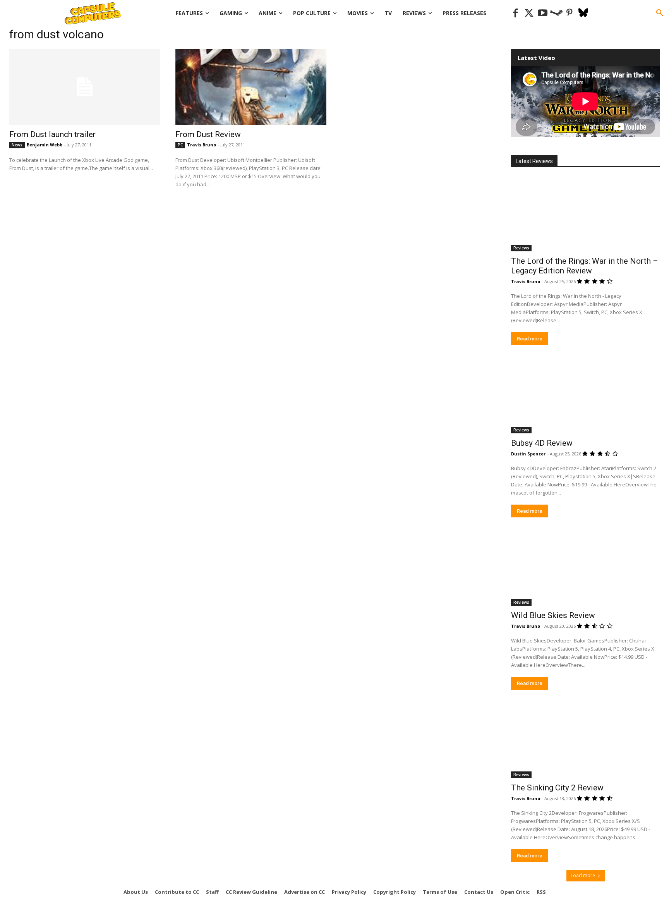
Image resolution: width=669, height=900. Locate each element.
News (17, 145)
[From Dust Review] (250, 87)
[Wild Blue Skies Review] (585, 568)
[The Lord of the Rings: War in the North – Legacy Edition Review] (585, 214)
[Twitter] (529, 13)
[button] (659, 13)
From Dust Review (208, 134)
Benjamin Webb (44, 145)
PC (180, 145)
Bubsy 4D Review (542, 443)
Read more (529, 339)
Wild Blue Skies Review (553, 615)
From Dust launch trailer (52, 134)
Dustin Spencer (528, 454)
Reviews (521, 248)
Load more (583, 875)
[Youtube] (542, 13)
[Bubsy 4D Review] (585, 396)
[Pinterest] (570, 13)
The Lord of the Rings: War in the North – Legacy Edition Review (584, 265)
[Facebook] (515, 13)
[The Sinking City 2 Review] (585, 741)
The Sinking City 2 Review (557, 787)
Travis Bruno (201, 145)
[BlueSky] (583, 13)
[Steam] (556, 13)
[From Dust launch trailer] (84, 87)
